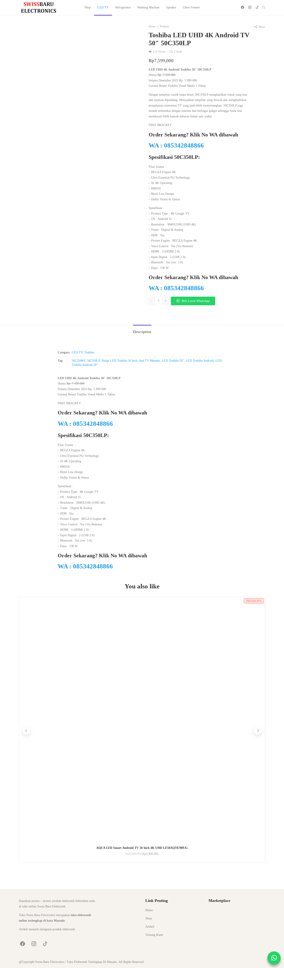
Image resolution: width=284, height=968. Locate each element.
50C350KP (78, 360)
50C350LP (93, 360)
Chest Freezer (191, 7)
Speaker (171, 7)
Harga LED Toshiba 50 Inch (119, 360)
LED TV (103, 7)
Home (149, 910)
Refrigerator (123, 7)
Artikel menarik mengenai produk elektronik (47, 929)
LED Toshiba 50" (173, 360)
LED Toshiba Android (200, 360)
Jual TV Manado (149, 360)
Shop (87, 7)
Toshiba (89, 352)
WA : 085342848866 (176, 145)
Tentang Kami (154, 934)
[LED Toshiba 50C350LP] (79, 83)
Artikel (149, 926)
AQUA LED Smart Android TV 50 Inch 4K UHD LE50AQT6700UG (142, 848)
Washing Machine (148, 7)
